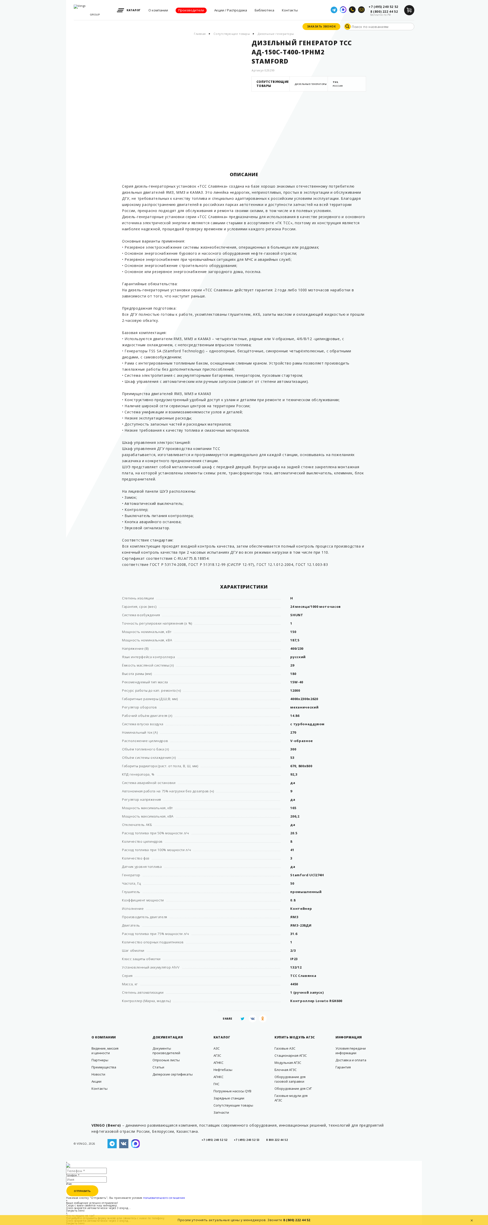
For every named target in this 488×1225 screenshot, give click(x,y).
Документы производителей (166, 1050)
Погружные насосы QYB (232, 1091)
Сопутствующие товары (232, 34)
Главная (200, 34)
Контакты (100, 1088)
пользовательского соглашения (164, 1198)
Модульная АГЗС (287, 1062)
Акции (96, 1081)
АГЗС (217, 1055)
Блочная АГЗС (285, 1069)
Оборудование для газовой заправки (290, 1079)
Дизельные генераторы (276, 34)
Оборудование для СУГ (293, 1088)
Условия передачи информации (351, 1050)
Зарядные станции (229, 1098)
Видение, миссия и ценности (105, 1050)
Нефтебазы (223, 1069)
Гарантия (343, 1067)
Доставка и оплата (351, 1060)
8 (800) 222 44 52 (296, 1220)
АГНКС (218, 1062)
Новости (98, 1074)
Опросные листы (166, 1060)
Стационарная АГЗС (290, 1055)
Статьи (158, 1067)
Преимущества (104, 1067)
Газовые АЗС (284, 1048)
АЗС (217, 1048)
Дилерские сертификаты (172, 1074)
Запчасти (221, 1112)
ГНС (216, 1084)
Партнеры (100, 1060)
